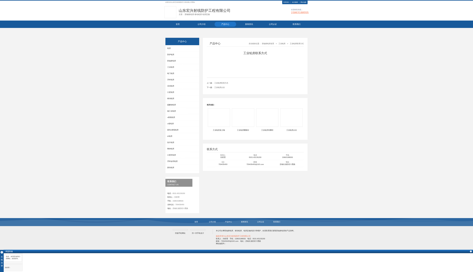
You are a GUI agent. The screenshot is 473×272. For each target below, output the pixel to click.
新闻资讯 (249, 24)
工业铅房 (170, 67)
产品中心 (225, 24)
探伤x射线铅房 (172, 130)
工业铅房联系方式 (297, 44)
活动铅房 (170, 86)
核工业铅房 (171, 111)
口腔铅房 (170, 92)
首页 (178, 24)
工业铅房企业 (219, 87)
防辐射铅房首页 (268, 44)
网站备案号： (221, 244)
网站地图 (303, 2)
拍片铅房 (170, 142)
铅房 (169, 48)
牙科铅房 (170, 80)
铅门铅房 (170, 73)
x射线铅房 (171, 117)
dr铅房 (169, 136)
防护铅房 (170, 55)
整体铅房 (170, 149)
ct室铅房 (170, 124)
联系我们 (286, 2)
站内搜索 (295, 2)
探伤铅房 (170, 167)
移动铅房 (170, 98)
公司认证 (273, 24)
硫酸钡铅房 (171, 105)
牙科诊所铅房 (172, 161)
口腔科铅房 (171, 155)
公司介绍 (201, 24)
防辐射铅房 (171, 61)
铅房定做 (247, 231)
